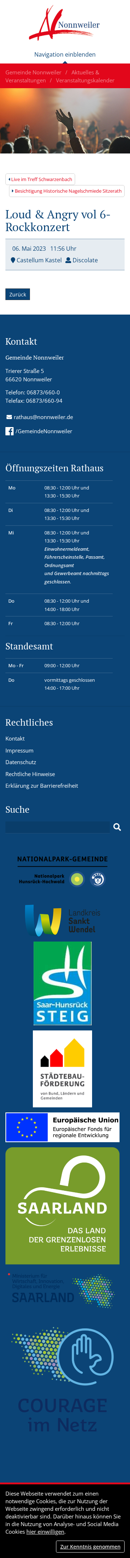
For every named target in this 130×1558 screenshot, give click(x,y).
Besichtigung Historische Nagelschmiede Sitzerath (68, 191)
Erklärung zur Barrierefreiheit (41, 785)
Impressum (19, 750)
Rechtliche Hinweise (30, 774)
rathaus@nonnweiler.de (43, 417)
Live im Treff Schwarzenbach (41, 179)
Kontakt (15, 738)
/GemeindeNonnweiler (44, 431)
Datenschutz (20, 762)
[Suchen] (117, 827)
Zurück (17, 294)
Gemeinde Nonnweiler (34, 72)
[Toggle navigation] (65, 57)
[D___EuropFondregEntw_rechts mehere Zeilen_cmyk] (62, 1126)
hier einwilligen (45, 1531)
